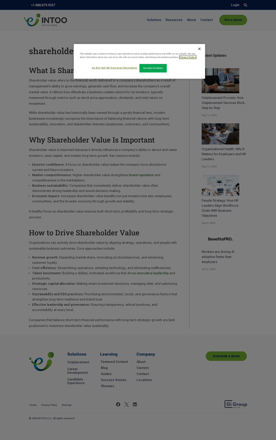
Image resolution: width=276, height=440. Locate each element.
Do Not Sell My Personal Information (114, 67)
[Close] (199, 48)
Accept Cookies (153, 68)
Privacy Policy (188, 57)
